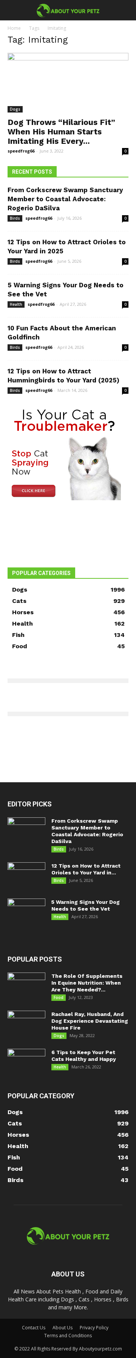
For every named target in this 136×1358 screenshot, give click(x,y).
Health (16, 304)
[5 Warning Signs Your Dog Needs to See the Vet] (26, 912)
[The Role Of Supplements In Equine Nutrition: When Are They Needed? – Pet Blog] (26, 986)
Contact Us (33, 1327)
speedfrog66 (21, 151)
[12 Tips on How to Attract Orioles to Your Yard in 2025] (26, 875)
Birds (15, 218)
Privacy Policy (94, 1327)
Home (14, 28)
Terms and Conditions (68, 1335)
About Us (63, 1327)
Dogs (15, 109)
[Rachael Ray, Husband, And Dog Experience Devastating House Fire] (26, 1024)
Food (58, 997)
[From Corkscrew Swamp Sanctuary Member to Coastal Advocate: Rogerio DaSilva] (26, 830)
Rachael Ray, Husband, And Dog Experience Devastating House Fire (89, 1021)
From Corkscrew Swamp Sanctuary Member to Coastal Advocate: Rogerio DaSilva (65, 199)
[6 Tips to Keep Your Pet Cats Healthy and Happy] (26, 1062)
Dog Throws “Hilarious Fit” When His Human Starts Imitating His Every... (61, 131)
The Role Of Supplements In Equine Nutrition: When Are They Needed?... (86, 983)
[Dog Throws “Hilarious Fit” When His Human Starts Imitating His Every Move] (68, 83)
